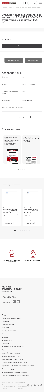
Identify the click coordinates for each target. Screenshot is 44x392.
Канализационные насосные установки (15, 375)
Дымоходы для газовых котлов (12, 359)
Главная (4, 7)
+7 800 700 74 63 (9, 297)
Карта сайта (6, 343)
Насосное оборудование (10, 369)
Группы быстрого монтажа (23, 7)
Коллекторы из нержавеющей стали (14, 362)
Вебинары (5, 327)
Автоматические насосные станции (14, 372)
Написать (6, 302)
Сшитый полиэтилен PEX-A (11, 356)
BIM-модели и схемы (9, 331)
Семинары (5, 334)
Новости (5, 337)
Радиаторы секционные (10, 350)
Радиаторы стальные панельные (13, 346)
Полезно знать (7, 340)
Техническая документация (11, 318)
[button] (15, 230)
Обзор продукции (8, 324)
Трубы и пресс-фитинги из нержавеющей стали (18, 366)
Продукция (11, 7)
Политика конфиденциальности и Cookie (8, 386)
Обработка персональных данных (22, 386)
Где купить (22, 46)
